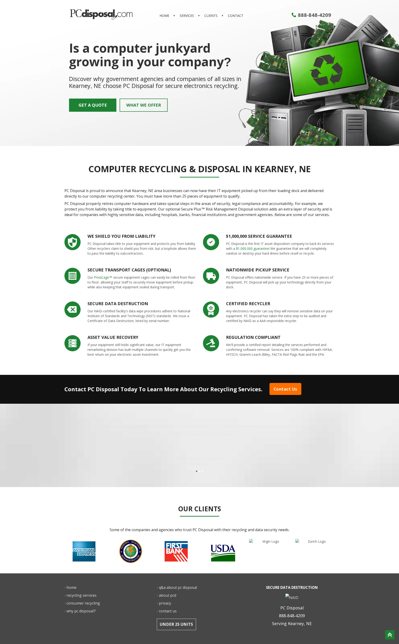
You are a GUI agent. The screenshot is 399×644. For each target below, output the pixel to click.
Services (187, 15)
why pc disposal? (81, 611)
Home (164, 15)
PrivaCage (101, 277)
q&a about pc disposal (178, 587)
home (71, 587)
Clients (211, 15)
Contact (235, 15)
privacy (165, 603)
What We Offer (143, 105)
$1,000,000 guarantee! (252, 248)
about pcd (167, 595)
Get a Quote (93, 105)
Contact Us (285, 389)
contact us (168, 611)
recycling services (81, 595)
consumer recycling (83, 603)
